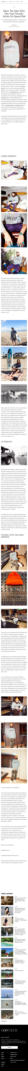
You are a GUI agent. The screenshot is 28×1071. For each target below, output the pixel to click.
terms (11, 1058)
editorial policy (13, 1052)
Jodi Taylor (14, 25)
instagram (3, 1062)
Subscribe (9, 1047)
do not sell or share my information (17, 1060)
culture (21, 1)
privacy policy (13, 1056)
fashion (10, 1)
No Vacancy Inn (4, 97)
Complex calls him (14, 92)
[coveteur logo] (4, 1)
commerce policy (13, 1054)
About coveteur (5, 1037)
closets (17, 1)
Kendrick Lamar (9, 105)
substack (3, 1064)
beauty (14, 1)
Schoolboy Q (19, 105)
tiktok (2, 1066)
